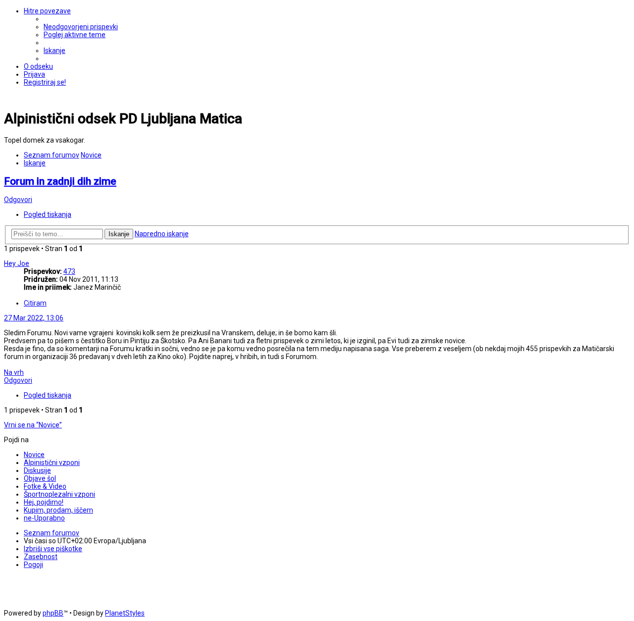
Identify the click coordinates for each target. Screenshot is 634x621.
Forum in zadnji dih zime (60, 181)
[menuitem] (81, 27)
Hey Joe (16, 263)
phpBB (53, 613)
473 (69, 271)
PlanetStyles (125, 613)
